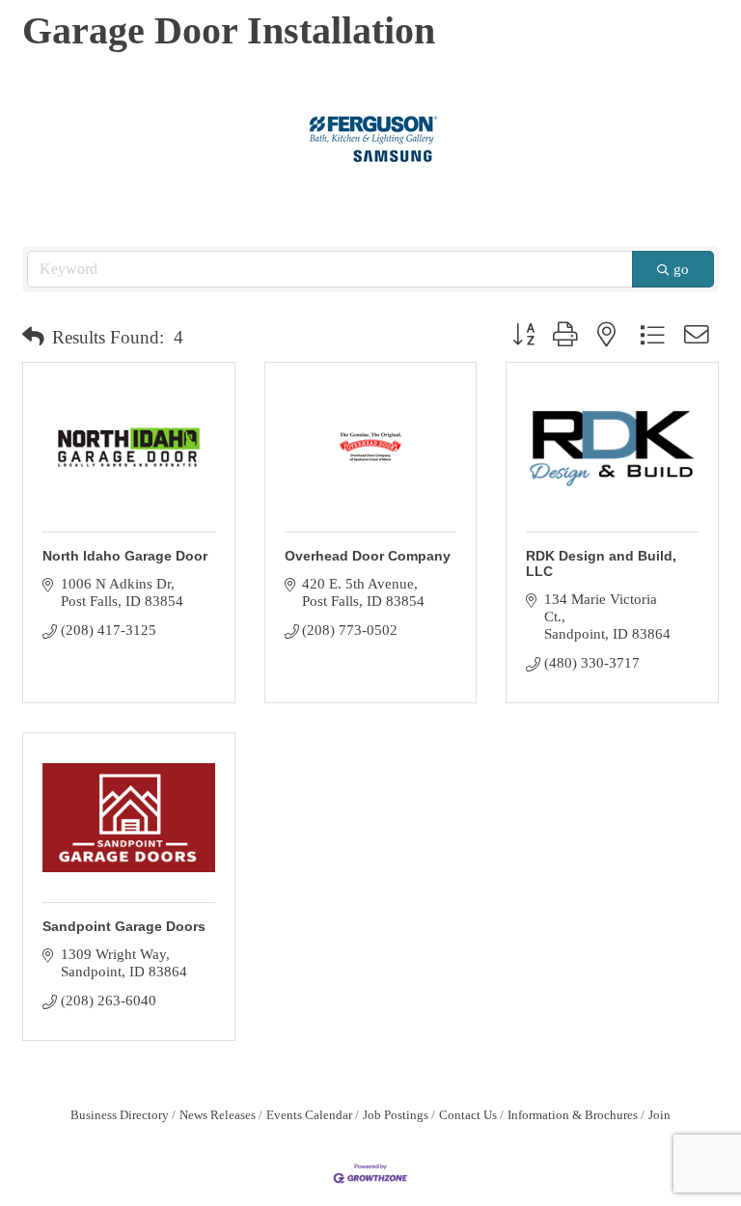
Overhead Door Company (368, 555)
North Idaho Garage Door (124, 555)
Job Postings (395, 1115)
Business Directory (119, 1115)
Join (659, 1115)
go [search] (681, 269)
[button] (33, 337)
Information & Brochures (573, 1115)
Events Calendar (309, 1115)
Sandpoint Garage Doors (124, 926)
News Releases (217, 1115)
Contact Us (468, 1115)
